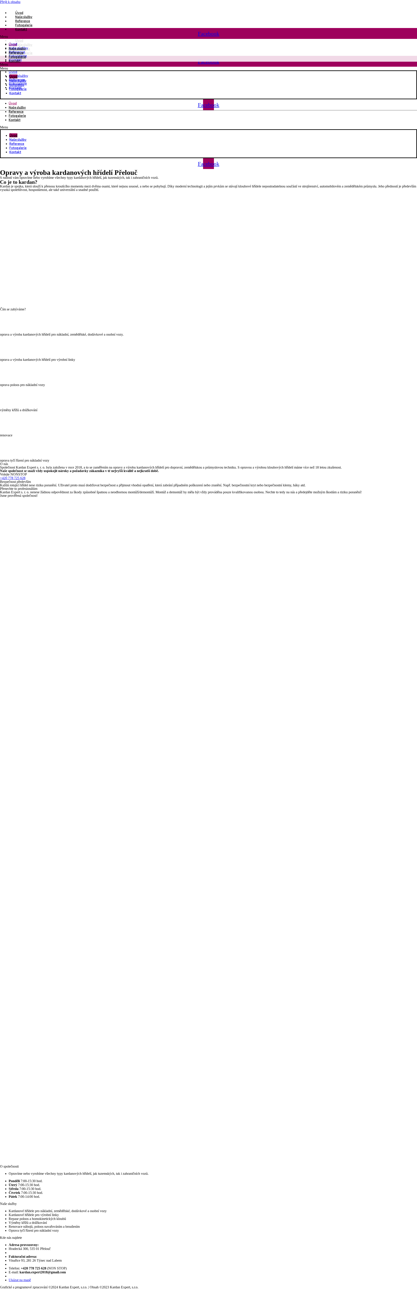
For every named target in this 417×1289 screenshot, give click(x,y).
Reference (16, 111)
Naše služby (17, 139)
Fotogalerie (17, 116)
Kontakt (14, 120)
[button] (208, 127)
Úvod (13, 135)
